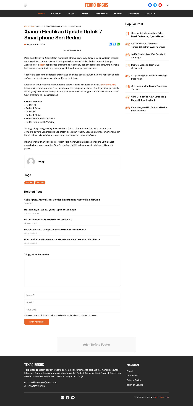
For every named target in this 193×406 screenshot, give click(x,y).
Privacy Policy (134, 380)
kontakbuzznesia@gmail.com (41, 382)
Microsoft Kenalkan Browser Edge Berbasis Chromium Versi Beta (62, 239)
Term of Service (135, 384)
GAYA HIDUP (101, 13)
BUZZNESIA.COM (162, 397)
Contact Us (132, 375)
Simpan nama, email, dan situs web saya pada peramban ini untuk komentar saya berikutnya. (61, 315)
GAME (85, 13)
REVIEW (118, 13)
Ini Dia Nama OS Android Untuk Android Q (48, 219)
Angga (29, 44)
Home (26, 26)
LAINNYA (150, 13)
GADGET (71, 13)
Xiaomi (41, 183)
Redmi (42, 64)
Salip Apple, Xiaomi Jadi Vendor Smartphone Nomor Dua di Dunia (62, 199)
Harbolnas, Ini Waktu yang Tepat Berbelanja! (50, 209)
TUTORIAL (134, 13)
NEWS (41, 13)
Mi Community (108, 84)
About (130, 371)
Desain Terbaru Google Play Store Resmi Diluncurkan (55, 229)
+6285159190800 (36, 386)
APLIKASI (56, 13)
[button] (168, 5)
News (33, 26)
